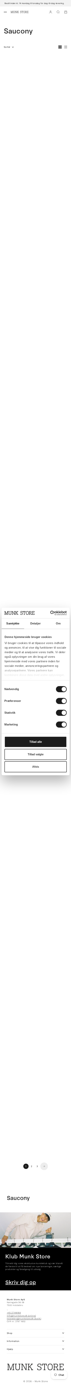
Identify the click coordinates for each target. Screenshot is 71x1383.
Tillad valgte (36, 754)
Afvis (35, 766)
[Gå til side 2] (44, 1166)
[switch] (61, 701)
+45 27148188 (14, 1312)
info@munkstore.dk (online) (21, 1316)
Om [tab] (58, 623)
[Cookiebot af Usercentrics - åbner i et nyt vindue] (50, 613)
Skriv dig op (20, 1282)
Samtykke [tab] (12, 623)
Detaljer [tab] (35, 623)
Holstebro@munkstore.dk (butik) (24, 1318)
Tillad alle (35, 741)
